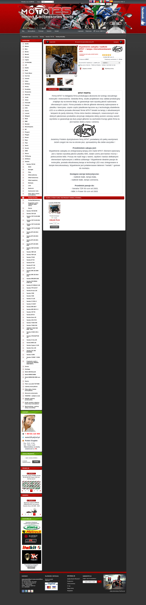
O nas (68, 586)
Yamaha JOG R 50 (32, 320)
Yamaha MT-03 (31, 314)
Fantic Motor (28, 73)
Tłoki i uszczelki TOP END (32, 383)
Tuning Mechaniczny (34, 200)
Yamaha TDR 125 (31, 254)
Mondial (27, 124)
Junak (26, 97)
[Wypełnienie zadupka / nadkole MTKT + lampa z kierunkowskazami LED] (61, 60)
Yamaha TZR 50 (50, 36)
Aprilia (27, 43)
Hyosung (27, 94)
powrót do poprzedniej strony (84, 42)
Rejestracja (88, 31)
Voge (26, 142)
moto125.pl (35, 36)
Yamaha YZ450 (31, 354)
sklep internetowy (114, 591)
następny (116, 42)
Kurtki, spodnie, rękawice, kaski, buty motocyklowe (32, 403)
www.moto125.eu (38, 579)
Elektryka (30, 183)
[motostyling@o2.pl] (50, 81)
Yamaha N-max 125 (32, 290)
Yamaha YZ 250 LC (32, 301)
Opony (30, 208)
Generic (27, 78)
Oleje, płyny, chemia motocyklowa (33, 194)
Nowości (49, 31)
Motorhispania (29, 126)
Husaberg (27, 89)
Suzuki (27, 148)
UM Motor (27, 158)
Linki (29, 185)
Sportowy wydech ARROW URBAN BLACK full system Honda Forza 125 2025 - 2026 (31, 504)
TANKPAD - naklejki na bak (32, 395)
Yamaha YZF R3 (31, 312)
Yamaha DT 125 (31, 265)
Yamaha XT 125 (31, 268)
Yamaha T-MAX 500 (32, 322)
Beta (26, 49)
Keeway (27, 105)
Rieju (26, 140)
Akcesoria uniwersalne (31, 393)
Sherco (27, 153)
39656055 (26, 587)
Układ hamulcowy (33, 177)
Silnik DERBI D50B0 (30, 374)
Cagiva (27, 59)
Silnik (29, 167)
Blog (23, 31)
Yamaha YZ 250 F (31, 304)
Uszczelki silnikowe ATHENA (31, 475)
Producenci (70, 581)
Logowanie (80, 31)
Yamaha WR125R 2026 (33, 278)
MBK (26, 121)
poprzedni (52, 42)
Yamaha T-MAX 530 (32, 325)
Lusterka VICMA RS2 (54, 202)
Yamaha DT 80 (30, 262)
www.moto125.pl (26, 579)
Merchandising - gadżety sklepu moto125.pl (32, 407)
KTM (26, 108)
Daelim (27, 67)
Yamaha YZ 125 (31, 298)
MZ (26, 129)
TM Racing (28, 156)
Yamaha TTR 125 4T (32, 288)
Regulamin (70, 590)
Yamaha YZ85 (30, 293)
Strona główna (31, 31)
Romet (27, 137)
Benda (27, 51)
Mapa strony (70, 588)
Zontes (27, 366)
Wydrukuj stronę (109, 68)
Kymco (27, 110)
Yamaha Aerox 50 (31, 317)
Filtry (29, 172)
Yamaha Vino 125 (31, 348)
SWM (26, 150)
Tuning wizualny (60, 36)
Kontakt (57, 31)
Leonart (27, 113)
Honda (27, 86)
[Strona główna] (46, 11)
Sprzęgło (30, 169)
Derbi (26, 70)
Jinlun (26, 100)
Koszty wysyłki (49, 579)
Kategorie (25, 40)
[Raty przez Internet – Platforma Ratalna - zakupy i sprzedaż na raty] (96, 65)
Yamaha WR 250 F (31, 306)
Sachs (26, 145)
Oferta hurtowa (71, 583)
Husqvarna (28, 92)
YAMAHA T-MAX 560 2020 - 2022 (32, 328)
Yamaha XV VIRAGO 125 (33, 285)
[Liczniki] (31, 568)
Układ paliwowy (32, 175)
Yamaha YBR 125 (31, 252)
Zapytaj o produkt (87, 68)
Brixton (27, 57)
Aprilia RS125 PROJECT (73, 579)
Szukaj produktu (28, 453)
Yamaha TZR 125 (31, 213)
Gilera (26, 81)
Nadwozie (31, 188)
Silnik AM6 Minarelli (30, 371)
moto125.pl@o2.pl (30, 585)
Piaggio (27, 134)
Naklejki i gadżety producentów (30, 399)
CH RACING (28, 62)
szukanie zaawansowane (26, 461)
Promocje (40, 31)
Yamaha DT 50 (30, 260)
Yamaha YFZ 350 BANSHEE (31, 351)
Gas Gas (27, 75)
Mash (26, 118)
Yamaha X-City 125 (32, 340)
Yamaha (42, 36)
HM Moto (27, 84)
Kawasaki (27, 102)
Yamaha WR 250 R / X (32, 309)
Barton (27, 46)
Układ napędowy (33, 180)
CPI (26, 65)
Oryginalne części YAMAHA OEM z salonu (33, 204)
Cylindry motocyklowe (31, 386)
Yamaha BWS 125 (31, 342)
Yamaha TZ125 (31, 257)
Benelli (27, 54)
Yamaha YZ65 (30, 296)
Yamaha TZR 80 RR (32, 211)
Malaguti (27, 116)
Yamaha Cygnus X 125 (33, 345)
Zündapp (27, 369)
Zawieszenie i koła (33, 191)
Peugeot (27, 132)
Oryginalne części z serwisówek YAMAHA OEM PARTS (32, 362)
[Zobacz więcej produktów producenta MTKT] (117, 51)
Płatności (47, 580)
